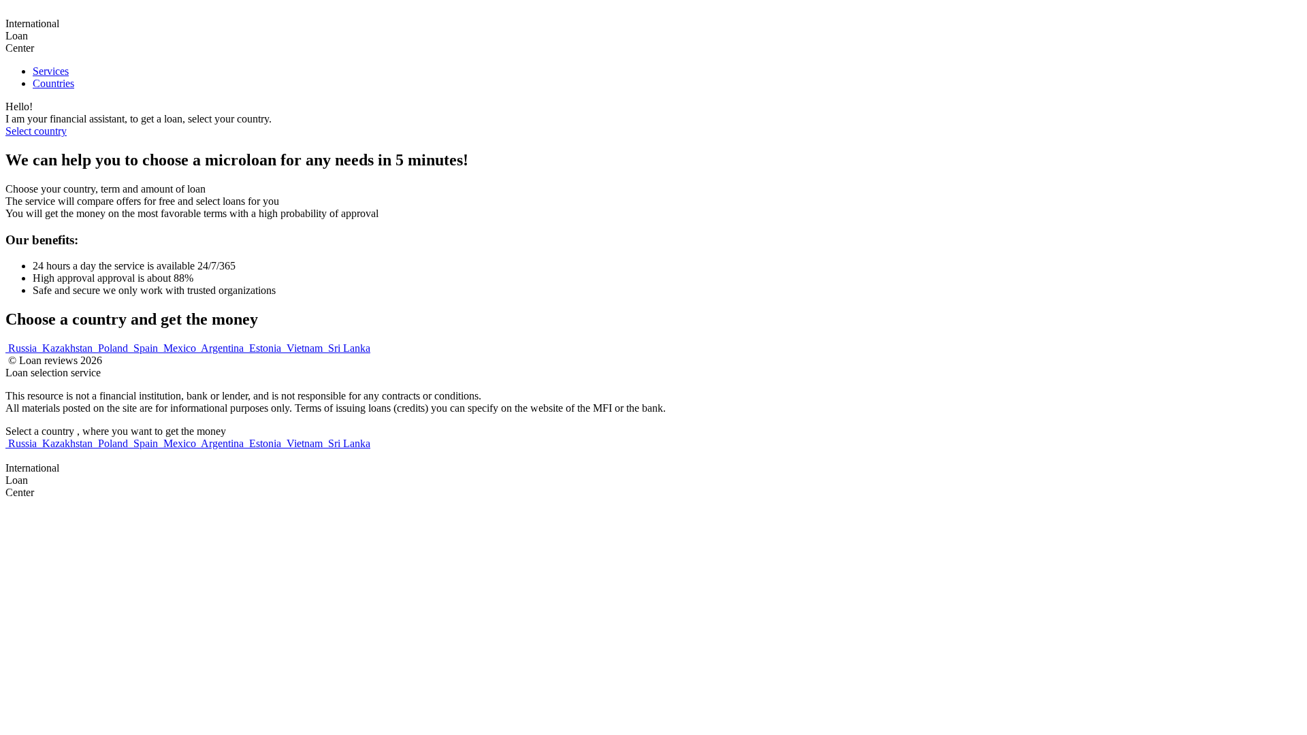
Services (51, 71)
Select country (36, 131)
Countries (53, 83)
